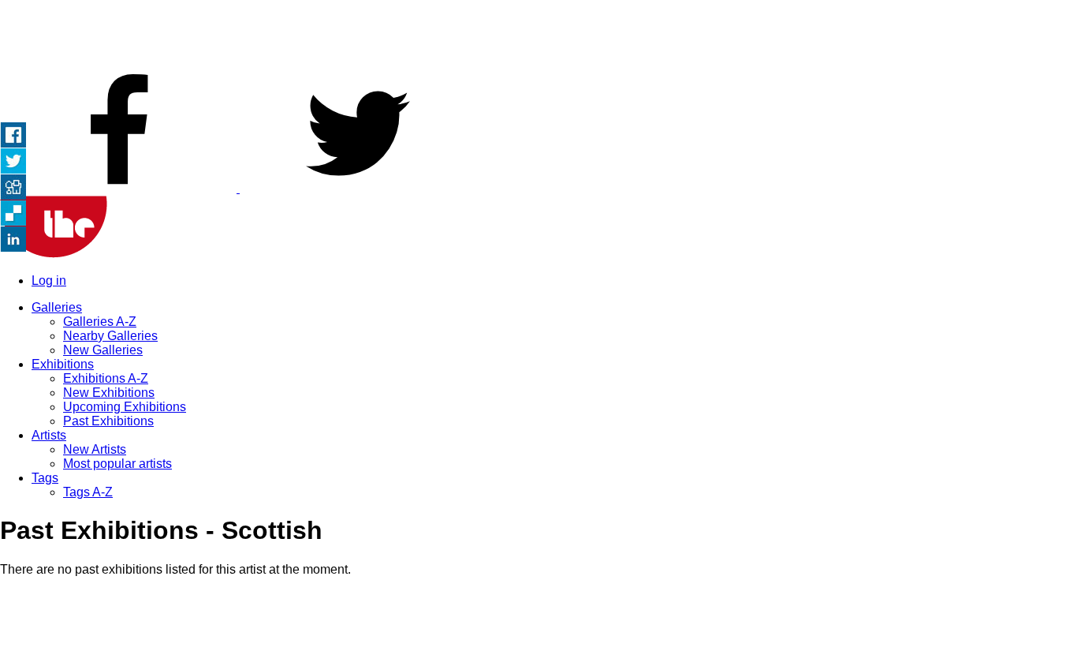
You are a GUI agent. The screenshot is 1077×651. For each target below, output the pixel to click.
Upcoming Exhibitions (124, 406)
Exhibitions (63, 364)
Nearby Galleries (110, 335)
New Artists (94, 449)
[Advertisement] (538, 35)
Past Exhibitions (108, 421)
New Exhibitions (109, 392)
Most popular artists (117, 463)
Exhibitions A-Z (105, 378)
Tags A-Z (88, 492)
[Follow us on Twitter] (358, 188)
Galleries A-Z (99, 321)
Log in (49, 280)
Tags (45, 478)
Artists (49, 435)
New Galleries (103, 350)
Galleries (57, 307)
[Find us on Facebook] (120, 188)
